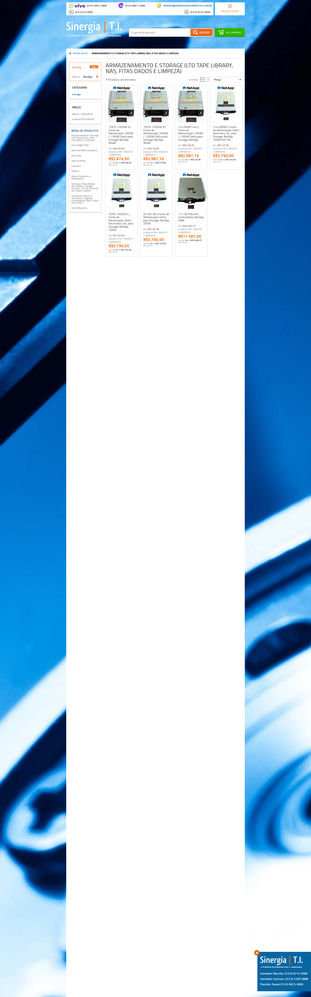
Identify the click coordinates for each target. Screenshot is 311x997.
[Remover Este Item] (97, 77)
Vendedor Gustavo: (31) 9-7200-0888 (284, 979)
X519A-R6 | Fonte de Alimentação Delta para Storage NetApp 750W (156, 219)
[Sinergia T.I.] (94, 29)
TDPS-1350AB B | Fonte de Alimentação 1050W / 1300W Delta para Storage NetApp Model (155, 135)
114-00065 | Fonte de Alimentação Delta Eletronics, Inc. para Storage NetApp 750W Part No (226, 133)
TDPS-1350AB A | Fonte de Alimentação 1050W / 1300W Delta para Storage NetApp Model (121, 135)
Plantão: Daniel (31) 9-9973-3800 (281, 984)
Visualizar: (193, 79)
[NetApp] (122, 88)
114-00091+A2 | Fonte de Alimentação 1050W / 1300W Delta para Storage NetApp (190, 133)
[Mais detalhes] (122, 107)
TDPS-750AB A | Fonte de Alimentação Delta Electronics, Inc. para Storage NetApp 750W (121, 222)
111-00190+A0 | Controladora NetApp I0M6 (191, 217)
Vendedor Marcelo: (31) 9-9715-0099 (283, 973)
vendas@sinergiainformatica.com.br (187, 6)
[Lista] (208, 79)
